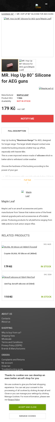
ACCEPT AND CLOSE (27, 407)
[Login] (38, 6)
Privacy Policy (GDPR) (12, 345)
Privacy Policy (14, 399)
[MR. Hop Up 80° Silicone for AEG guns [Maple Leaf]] (27, 18)
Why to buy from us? (11, 332)
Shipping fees (8, 336)
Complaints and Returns (13, 359)
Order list (6, 366)
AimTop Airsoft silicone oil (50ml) (19, 284)
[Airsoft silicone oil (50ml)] (18, 277)
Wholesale (6, 339)
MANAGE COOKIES (27, 416)
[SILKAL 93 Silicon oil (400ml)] (19, 247)
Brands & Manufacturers (13, 348)
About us (6, 322)
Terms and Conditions (12, 342)
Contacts (6, 318)
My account (7, 363)
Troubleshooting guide (12, 369)
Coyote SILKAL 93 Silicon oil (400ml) (20, 253)
